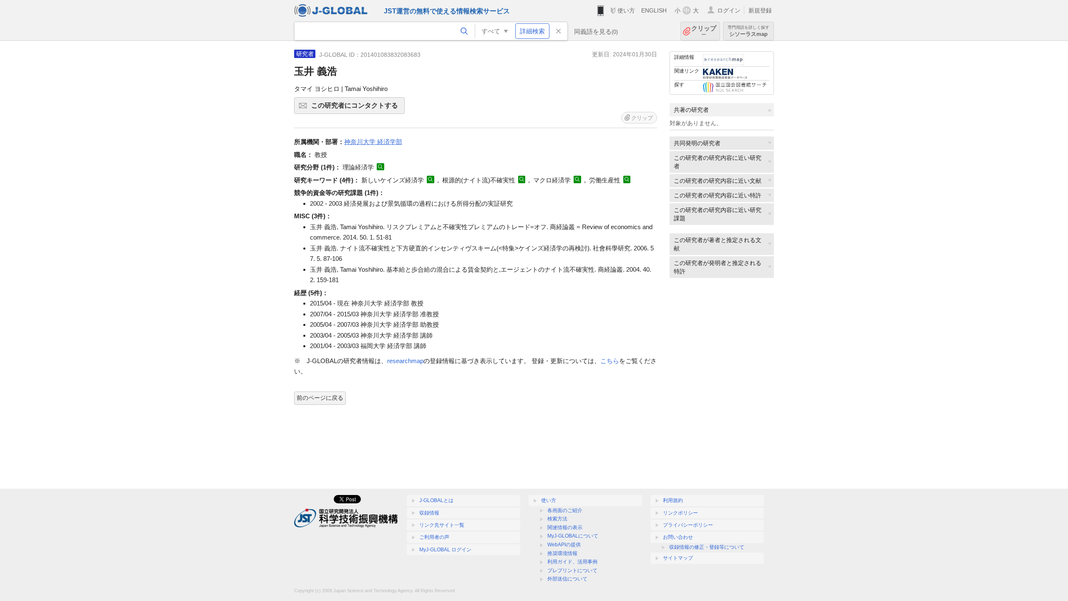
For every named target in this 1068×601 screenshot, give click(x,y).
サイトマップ (678, 558)
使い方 (626, 10)
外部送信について (567, 579)
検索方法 (557, 519)
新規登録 (760, 10)
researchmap (405, 360)
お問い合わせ (678, 537)
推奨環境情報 (562, 553)
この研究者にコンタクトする (358, 108)
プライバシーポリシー (688, 525)
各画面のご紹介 (564, 510)
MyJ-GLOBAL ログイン (445, 550)
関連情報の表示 (564, 527)
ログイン (729, 10)
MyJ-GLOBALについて (572, 536)
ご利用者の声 (434, 537)
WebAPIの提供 (564, 545)
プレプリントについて (572, 570)
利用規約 (673, 500)
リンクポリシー (680, 513)
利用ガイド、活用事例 (572, 562)
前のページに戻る (320, 397)
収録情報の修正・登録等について (706, 547)
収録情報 (429, 513)
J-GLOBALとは (436, 500)
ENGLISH (654, 10)
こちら (609, 360)
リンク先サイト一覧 (441, 525)
